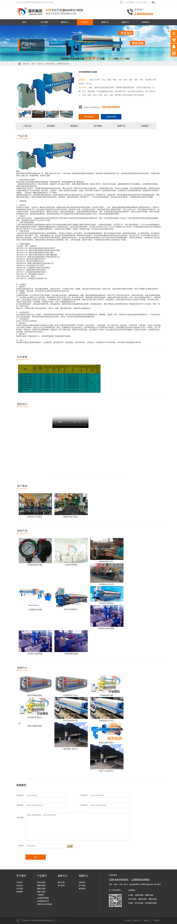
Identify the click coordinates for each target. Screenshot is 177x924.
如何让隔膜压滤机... (35, 695)
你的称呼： (21, 795)
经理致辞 (19, 892)
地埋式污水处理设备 (44, 904)
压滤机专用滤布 (71, 565)
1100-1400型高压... (71, 609)
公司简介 (19, 882)
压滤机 (130, 895)
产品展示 (127, 920)
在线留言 (145, 126)
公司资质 (19, 889)
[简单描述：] (72, 840)
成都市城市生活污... (107, 561)
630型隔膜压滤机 (71, 654)
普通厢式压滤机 (63, 64)
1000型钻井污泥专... (107, 584)
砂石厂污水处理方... (107, 771)
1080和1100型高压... (107, 603)
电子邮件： (85, 805)
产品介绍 (27, 126)
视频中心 (125, 22)
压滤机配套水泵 (43, 901)
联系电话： (85, 795)
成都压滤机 (139, 895)
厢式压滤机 (50, 64)
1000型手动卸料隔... (35, 654)
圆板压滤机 (41, 892)
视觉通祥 (82, 889)
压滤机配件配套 (43, 898)
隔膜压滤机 (41, 885)
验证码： (21, 846)
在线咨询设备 (111, 117)
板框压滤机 (41, 889)
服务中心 (105, 22)
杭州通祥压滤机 (151, 903)
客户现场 (82, 885)
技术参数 (51, 126)
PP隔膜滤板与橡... (107, 695)
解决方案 (61, 882)
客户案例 (98, 126)
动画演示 (82, 882)
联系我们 (146, 22)
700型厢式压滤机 (35, 610)
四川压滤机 (132, 899)
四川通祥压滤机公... (35, 717)
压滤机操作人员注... (107, 720)
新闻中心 (65, 22)
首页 (24, 22)
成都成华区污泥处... (71, 517)
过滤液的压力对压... (71, 695)
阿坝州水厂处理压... (35, 517)
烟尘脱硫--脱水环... (71, 749)
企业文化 (19, 885)
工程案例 (40, 895)
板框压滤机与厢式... (107, 743)
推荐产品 (121, 126)
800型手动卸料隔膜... (106, 628)
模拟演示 (74, 126)
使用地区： (21, 805)
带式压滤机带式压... (71, 720)
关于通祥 (44, 22)
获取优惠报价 (89, 117)
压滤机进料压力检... (35, 565)
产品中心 (85, 22)
